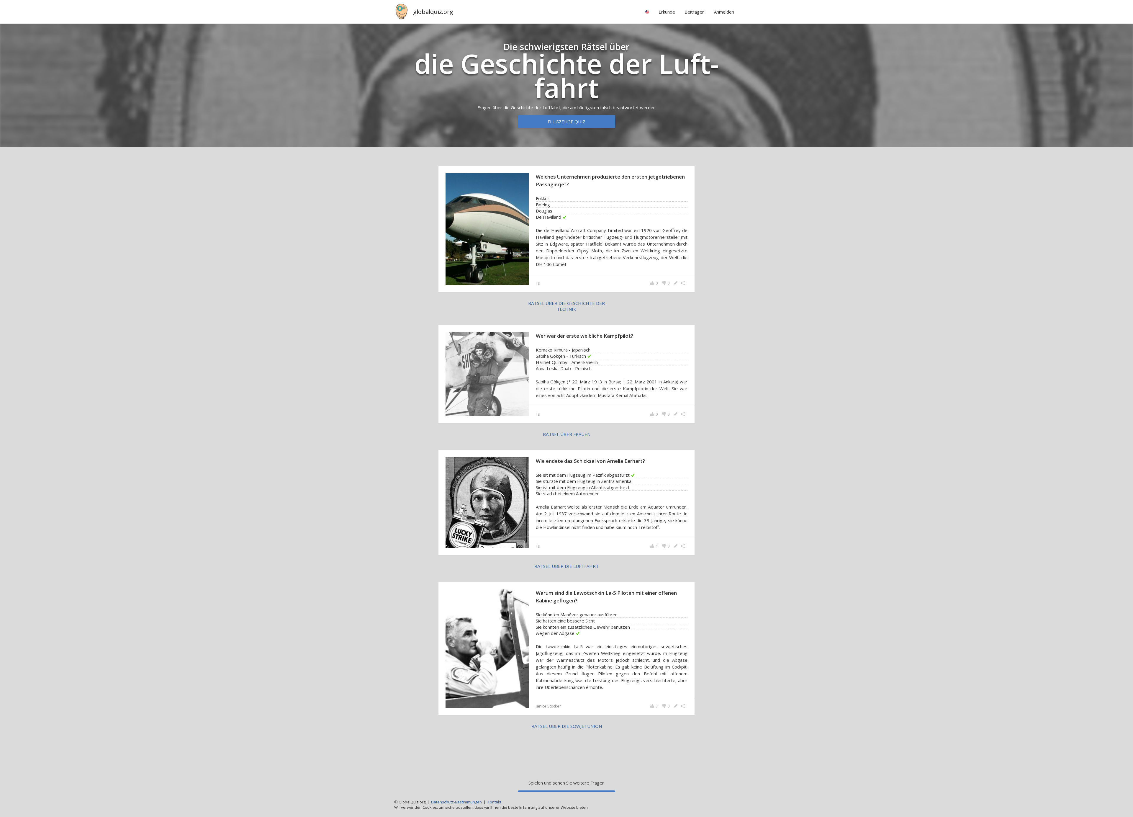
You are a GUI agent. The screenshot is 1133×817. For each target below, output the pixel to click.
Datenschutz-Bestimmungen (456, 802)
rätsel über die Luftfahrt (566, 566)
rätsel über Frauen (566, 434)
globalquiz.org (433, 12)
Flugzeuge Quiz (566, 122)
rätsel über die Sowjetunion (566, 726)
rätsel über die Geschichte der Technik (566, 306)
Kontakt (494, 802)
